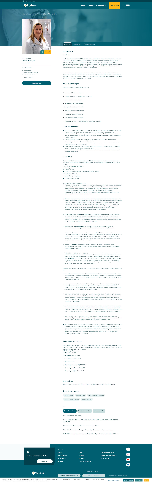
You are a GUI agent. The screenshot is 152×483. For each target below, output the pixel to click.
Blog (80, 452)
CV (98, 44)
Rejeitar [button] (146, 480)
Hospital (83, 6)
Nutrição (28, 58)
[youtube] (128, 459)
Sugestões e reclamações (108, 455)
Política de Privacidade (113, 480)
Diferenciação (77, 44)
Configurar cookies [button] (128, 480)
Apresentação (67, 44)
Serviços (60, 461)
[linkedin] (128, 465)
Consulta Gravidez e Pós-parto (30, 72)
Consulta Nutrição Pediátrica (29, 75)
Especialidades (62, 455)
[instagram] (128, 454)
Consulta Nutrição (27, 68)
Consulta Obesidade (27, 77)
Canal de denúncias (85, 461)
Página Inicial (27, 14)
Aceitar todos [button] (139, 480)
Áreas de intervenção (89, 44)
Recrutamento (105, 458)
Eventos (81, 455)
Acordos (81, 458)
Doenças (91, 6)
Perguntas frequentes (107, 452)
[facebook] (128, 449)
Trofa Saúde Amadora (92, 471)
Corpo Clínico (101, 6)
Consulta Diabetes (26, 70)
